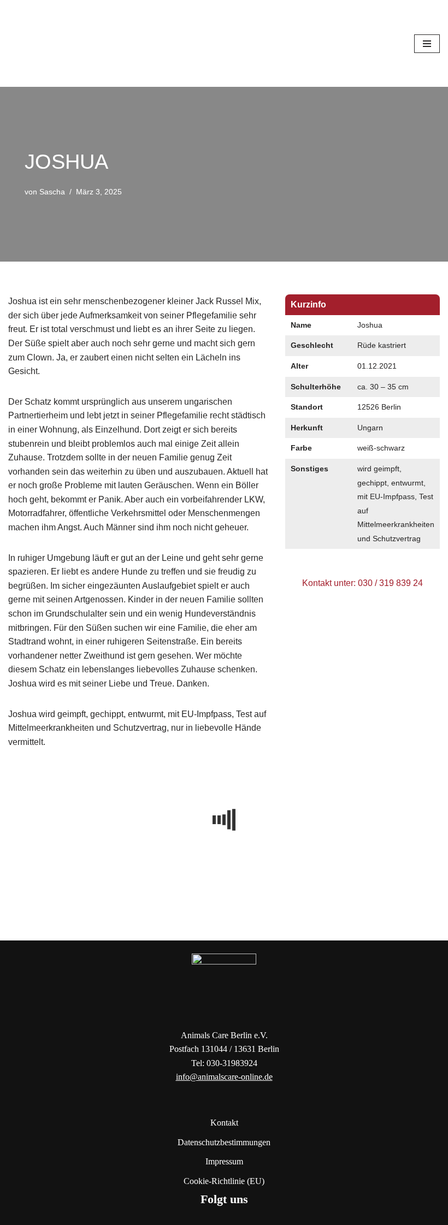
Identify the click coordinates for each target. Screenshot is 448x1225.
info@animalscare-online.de (224, 1076)
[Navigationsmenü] (427, 43)
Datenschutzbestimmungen (224, 1142)
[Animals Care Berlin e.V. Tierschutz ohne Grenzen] (41, 43)
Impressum (224, 1161)
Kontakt (224, 1122)
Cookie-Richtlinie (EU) (224, 1181)
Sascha (52, 191)
